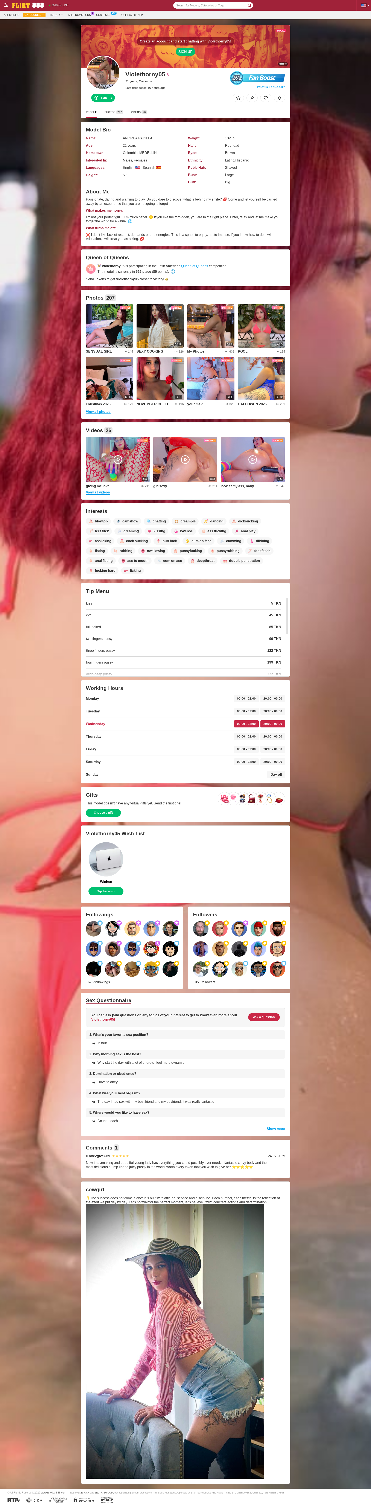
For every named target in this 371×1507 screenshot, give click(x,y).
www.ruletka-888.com (53, 1492)
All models (12, 15)
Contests (103, 15)
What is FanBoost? (271, 87)
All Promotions (79, 15)
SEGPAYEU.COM (104, 1492)
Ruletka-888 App (131, 15)
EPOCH (85, 1492)
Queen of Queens (194, 266)
